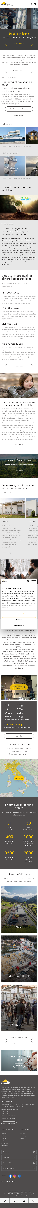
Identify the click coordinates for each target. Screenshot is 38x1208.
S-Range (3, 1133)
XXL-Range (4, 1143)
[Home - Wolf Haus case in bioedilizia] (8, 4)
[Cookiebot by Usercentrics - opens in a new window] (27, 581)
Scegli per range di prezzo (19, 109)
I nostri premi (19, 1044)
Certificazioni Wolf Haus (19, 1037)
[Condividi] (33, 1200)
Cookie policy (19, 1196)
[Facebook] (10, 1175)
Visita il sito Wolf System (8, 1118)
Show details (27, 614)
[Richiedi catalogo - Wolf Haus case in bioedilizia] (24, 1200)
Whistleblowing (29, 1196)
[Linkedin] (19, 1175)
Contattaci (6, 1152)
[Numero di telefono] (4, 1200)
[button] (4, 146)
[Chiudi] (35, 4)
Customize (18, 625)
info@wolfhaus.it (21, 1106)
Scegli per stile (19, 115)
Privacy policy (21, 1194)
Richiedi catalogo (19, 70)
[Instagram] (14, 1175)
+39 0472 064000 (9, 1106)
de (12, 1181)
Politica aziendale (9, 1196)
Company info (30, 1194)
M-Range (4, 1136)
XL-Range (4, 1141)
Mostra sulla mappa (9, 1123)
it (31, 4)
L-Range (3, 1138)
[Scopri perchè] (19, 1060)
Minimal (22, 1138)
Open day (6, 1157)
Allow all (19, 620)
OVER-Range (5, 1145)
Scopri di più (19, 367)
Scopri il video (19, 43)
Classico (22, 1133)
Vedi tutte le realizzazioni (22, 146)
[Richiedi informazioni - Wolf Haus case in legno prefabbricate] (14, 1200)
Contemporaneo (25, 1136)
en (2, 1181)
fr (7, 1181)
